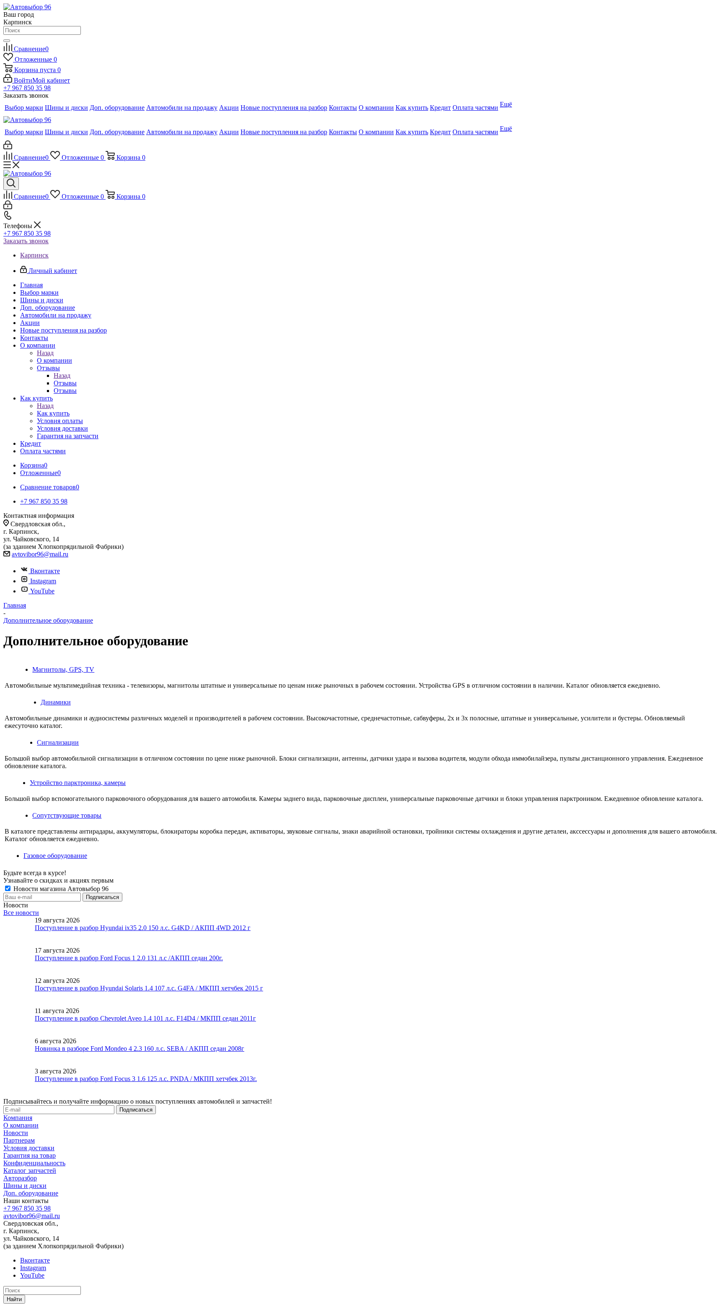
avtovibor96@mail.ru (40, 554)
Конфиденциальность (34, 1163)
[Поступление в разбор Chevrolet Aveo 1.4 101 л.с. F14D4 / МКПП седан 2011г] (19, 1022)
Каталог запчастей (29, 1170)
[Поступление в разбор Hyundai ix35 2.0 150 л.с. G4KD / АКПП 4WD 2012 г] (19, 932)
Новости (15, 1132)
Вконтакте (45, 570)
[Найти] (6, 40)
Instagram (43, 581)
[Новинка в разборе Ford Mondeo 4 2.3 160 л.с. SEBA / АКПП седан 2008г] (19, 1052)
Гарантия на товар (29, 1155)
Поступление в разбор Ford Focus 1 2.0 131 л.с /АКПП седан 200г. (129, 957)
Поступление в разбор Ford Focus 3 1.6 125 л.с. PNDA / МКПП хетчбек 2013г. (146, 1078)
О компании (54, 360)
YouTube (42, 591)
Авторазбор (20, 1178)
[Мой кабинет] (7, 147)
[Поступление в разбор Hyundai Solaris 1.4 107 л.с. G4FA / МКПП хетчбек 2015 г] (19, 992)
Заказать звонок (26, 240)
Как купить (53, 413)
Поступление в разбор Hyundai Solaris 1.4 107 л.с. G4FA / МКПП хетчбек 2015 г (149, 988)
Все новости (21, 912)
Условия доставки (28, 1147)
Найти (14, 1299)
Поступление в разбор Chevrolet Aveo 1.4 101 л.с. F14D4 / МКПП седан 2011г (145, 1018)
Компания (17, 1117)
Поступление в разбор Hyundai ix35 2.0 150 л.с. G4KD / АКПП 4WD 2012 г (143, 927)
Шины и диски (25, 1185)
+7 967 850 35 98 (27, 87)
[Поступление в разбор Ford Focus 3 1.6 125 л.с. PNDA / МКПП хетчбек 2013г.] (19, 1083)
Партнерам (19, 1140)
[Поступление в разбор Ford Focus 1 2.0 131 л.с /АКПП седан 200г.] (19, 962)
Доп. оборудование (30, 1193)
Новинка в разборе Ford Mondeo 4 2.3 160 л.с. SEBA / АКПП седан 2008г (139, 1048)
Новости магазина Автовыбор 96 (60, 888)
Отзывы (65, 383)
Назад (45, 352)
